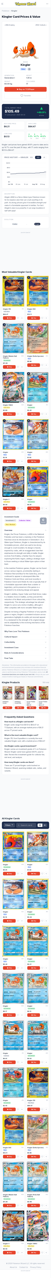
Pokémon (5, 11)
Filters (7, 825)
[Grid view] (40, 825)
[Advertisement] (25, 249)
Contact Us (23, 1267)
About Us (13, 1267)
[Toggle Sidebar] (3, 3)
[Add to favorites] (18, 318)
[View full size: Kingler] (25, 43)
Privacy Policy (35, 1267)
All (44, 157)
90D (38, 157)
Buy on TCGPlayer (26, 89)
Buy (10, 318)
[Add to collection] (22, 318)
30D (31, 157)
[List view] (44, 825)
